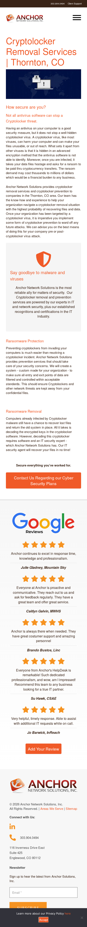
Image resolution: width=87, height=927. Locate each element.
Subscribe (28, 908)
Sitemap (71, 808)
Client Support (75, 3)
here (68, 913)
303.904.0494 (58, 3)
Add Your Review (43, 749)
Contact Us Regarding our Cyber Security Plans (43, 480)
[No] (82, 918)
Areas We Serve (51, 808)
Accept (43, 920)
